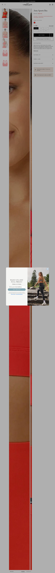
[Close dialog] (47, 269)
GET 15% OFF (16, 289)
